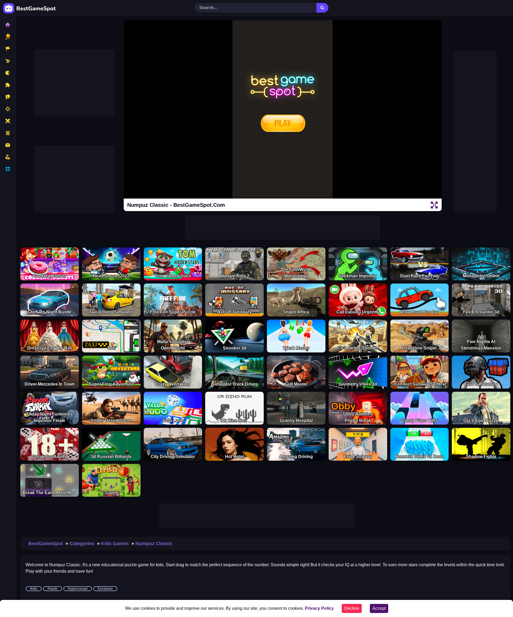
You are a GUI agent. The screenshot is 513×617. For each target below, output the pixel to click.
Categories (81, 543)
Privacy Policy (319, 608)
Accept (379, 608)
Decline (351, 608)
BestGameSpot (45, 543)
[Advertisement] (74, 83)
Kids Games (115, 543)
